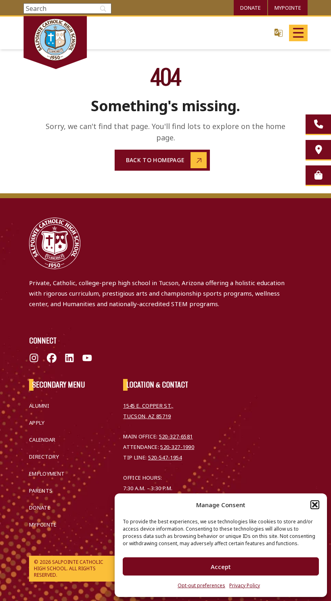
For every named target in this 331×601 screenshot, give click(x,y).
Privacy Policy (244, 585)
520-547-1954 (165, 457)
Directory (44, 456)
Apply (37, 422)
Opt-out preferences (201, 585)
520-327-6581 (176, 436)
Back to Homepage (155, 160)
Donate (250, 7)
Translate (278, 32)
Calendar (42, 439)
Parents (40, 490)
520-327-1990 (177, 447)
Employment (47, 473)
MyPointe (287, 7)
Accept (221, 567)
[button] (315, 505)
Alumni (39, 405)
